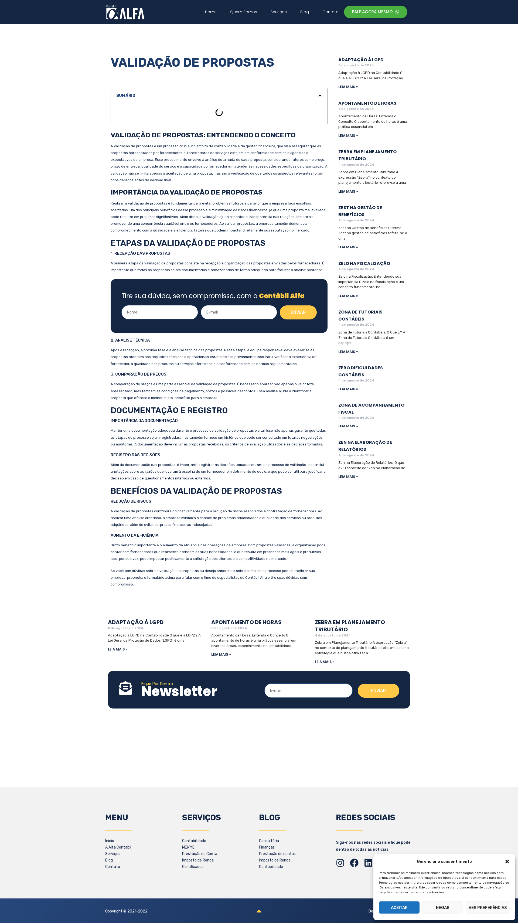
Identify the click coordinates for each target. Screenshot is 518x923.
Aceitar (399, 907)
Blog (109, 860)
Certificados (192, 866)
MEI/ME (188, 847)
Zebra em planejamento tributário (350, 625)
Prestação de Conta (199, 854)
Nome (127, 302)
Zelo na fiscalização (364, 263)
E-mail (207, 302)
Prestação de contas (277, 854)
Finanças (267, 847)
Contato (112, 866)
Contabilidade (194, 841)
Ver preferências (488, 907)
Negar (442, 907)
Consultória (269, 841)
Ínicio (109, 841)
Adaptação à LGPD (361, 60)
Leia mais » (348, 86)
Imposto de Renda (198, 860)
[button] (507, 861)
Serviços (112, 854)
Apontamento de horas (367, 103)
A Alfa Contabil (118, 847)
